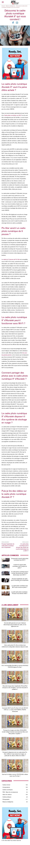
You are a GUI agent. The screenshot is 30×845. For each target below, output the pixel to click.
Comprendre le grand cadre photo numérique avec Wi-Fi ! (19, 559)
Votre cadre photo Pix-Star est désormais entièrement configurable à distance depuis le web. (15, 646)
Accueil (3, 6)
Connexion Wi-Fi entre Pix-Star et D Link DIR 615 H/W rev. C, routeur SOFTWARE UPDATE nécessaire (15, 709)
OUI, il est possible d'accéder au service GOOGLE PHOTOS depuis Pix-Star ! (15, 666)
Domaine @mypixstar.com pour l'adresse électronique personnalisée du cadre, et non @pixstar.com (15, 624)
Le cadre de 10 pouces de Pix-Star (11, 259)
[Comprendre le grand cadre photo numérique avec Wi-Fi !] (6, 560)
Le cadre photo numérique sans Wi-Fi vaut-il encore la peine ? (20, 586)
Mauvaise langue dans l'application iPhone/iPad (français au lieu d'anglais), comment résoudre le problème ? (15, 687)
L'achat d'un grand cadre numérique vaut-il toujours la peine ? (19, 566)
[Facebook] (13, 22)
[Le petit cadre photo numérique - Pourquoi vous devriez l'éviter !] (6, 593)
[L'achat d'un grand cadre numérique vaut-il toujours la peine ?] (6, 566)
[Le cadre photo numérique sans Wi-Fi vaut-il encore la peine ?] (6, 587)
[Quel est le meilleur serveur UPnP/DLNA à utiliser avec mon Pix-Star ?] (15, 766)
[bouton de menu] (3, 2)
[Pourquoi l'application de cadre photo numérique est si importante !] (6, 580)
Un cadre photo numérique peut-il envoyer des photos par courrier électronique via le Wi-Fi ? (22, 547)
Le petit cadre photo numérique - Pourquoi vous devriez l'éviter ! (19, 592)
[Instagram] (17, 22)
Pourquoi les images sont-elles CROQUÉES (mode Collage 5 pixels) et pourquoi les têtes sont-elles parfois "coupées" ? (15, 731)
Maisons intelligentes (10, 6)
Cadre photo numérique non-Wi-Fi (13, 115)
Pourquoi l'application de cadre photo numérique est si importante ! (8, 545)
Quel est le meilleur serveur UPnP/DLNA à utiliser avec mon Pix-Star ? (15, 775)
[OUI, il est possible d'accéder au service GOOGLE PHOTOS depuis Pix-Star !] (15, 657)
